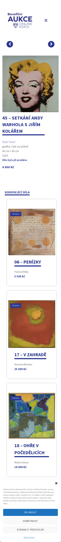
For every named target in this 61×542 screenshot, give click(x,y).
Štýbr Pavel (8, 142)
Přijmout (30, 512)
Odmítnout (30, 521)
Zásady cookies (29, 537)
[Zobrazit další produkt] (51, 44)
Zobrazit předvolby (30, 529)
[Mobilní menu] (45, 20)
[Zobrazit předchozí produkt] (9, 44)
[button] (56, 483)
